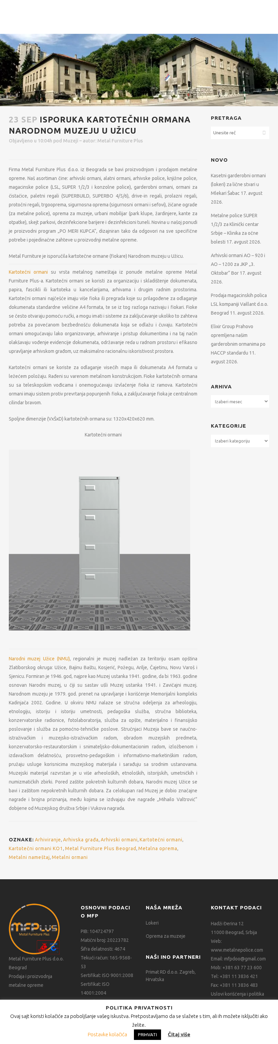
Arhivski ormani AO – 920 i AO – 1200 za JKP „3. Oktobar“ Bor (238, 264)
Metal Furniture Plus (120, 140)
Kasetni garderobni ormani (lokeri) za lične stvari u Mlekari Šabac (238, 184)
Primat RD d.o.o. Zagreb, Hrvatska (171, 975)
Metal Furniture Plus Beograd (100, 848)
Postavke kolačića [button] (107, 1034)
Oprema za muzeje (165, 936)
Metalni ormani (70, 857)
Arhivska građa (81, 839)
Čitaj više (179, 1034)
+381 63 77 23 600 (242, 967)
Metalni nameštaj (29, 857)
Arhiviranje (48, 839)
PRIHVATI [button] (147, 1034)
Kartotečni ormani (28, 272)
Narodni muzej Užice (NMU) (39, 658)
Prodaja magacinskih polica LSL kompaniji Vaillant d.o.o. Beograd (239, 304)
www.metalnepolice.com (237, 950)
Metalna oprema (157, 848)
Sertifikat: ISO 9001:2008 (107, 975)
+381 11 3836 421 (239, 976)
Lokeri (152, 923)
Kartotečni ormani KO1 (36, 848)
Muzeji (70, 140)
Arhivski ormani (119, 839)
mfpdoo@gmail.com (245, 958)
